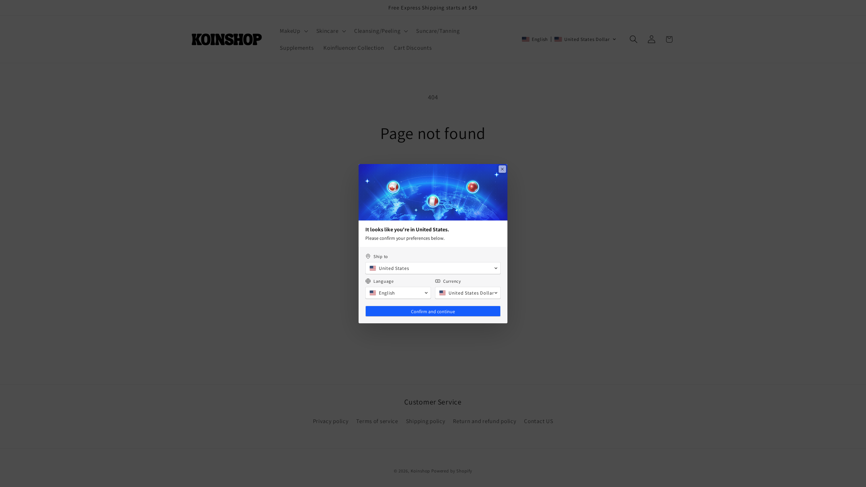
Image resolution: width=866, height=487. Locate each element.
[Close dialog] (502, 169)
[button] (433, 268)
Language (383, 281)
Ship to (380, 256)
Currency (452, 281)
